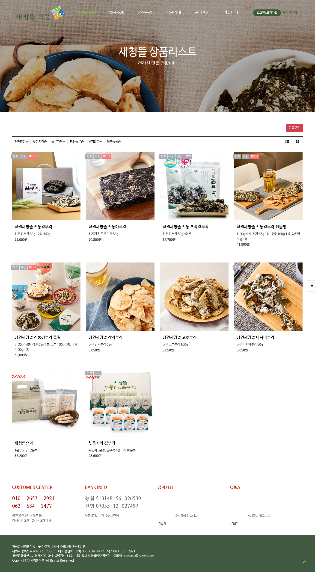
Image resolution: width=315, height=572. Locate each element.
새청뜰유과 (24, 443)
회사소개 (116, 12)
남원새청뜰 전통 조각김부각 (186, 227)
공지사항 (165, 487)
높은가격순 (58, 142)
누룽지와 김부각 (102, 443)
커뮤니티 (230, 12)
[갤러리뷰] (297, 142)
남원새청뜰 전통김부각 (33, 227)
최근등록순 (114, 142)
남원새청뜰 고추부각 (180, 337)
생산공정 (145, 12)
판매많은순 (21, 142)
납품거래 (173, 12)
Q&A (235, 487)
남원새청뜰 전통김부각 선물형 (261, 227)
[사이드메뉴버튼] (311, 286)
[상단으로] (304, 561)
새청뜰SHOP (88, 12)
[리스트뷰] (287, 142)
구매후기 (202, 12)
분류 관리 (294, 128)
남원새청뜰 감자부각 (106, 337)
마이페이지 (290, 13)
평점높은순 (77, 142)
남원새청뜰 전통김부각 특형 (38, 337)
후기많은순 (95, 142)
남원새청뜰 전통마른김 (107, 227)
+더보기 (162, 523)
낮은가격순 (40, 142)
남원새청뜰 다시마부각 (255, 337)
